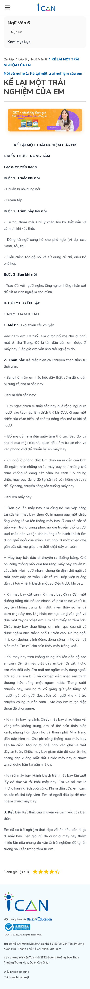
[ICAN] (45, 901)
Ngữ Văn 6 (39, 59)
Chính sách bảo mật (16, 977)
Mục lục (16, 32)
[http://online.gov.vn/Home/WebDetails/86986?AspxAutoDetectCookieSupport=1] (45, 927)
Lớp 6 (22, 59)
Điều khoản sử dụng (16, 972)
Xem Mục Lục (18, 41)
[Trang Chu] (45, 7)
